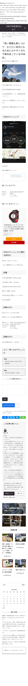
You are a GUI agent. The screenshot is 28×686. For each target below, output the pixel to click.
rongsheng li (12, 325)
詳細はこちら (9, 493)
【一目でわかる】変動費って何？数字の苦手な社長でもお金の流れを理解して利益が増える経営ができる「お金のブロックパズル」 (13, 637)
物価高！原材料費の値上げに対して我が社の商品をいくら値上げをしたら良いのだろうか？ (13, 617)
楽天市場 (14, 242)
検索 (23, 585)
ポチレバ (16, 328)
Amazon (14, 238)
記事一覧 (19, 493)
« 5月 (3, 607)
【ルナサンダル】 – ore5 (12, 372)
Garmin (11, 193)
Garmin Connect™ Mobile (15, 191)
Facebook (12, 497)
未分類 (16, 61)
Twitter (6, 497)
